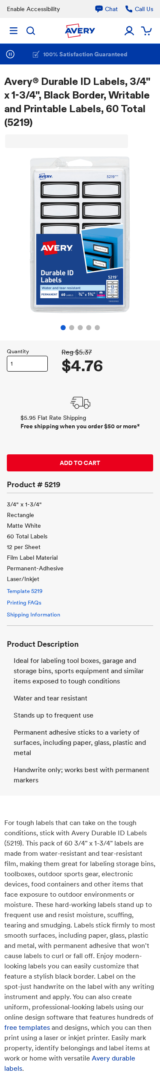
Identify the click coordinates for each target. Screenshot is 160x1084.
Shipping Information (33, 614)
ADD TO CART (80, 462)
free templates (27, 1027)
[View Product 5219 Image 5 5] (97, 327)
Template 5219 (25, 591)
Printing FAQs (24, 602)
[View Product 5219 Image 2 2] (71, 327)
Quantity (18, 351)
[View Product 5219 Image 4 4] (88, 327)
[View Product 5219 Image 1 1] (63, 327)
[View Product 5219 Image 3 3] (80, 327)
